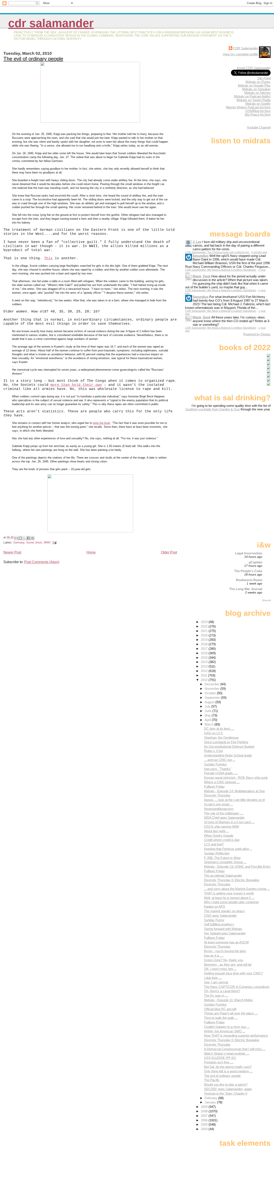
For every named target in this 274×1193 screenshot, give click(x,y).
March (209, 724)
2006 (204, 1120)
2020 (204, 635)
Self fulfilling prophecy (219, 924)
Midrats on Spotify (258, 103)
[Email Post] (54, 542)
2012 (204, 671)
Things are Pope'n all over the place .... (231, 1013)
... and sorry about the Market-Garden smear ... (237, 889)
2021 (204, 631)
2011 (204, 675)
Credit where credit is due (222, 840)
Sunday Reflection (216, 853)
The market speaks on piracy (224, 911)
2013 (204, 666)
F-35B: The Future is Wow (222, 858)
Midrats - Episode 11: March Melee (228, 1000)
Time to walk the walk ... (220, 1018)
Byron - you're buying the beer (225, 951)
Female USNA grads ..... (221, 773)
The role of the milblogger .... (223, 813)
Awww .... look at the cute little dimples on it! (234, 800)
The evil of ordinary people (33, 59)
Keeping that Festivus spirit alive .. (228, 849)
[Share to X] (24, 538)
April (208, 720)
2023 (204, 622)
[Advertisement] (244, 445)
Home (91, 552)
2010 (204, 680)
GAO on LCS (213, 733)
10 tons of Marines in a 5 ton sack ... (229, 822)
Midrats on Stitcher (257, 93)
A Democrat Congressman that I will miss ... (234, 1049)
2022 (204, 626)
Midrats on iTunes (258, 82)
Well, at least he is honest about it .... (229, 898)
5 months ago (259, 252)
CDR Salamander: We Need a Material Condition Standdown (220, 269)
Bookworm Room (249, 580)
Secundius (200, 256)
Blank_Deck (201, 276)
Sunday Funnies (215, 764)
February (211, 1098)
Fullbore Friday (214, 786)
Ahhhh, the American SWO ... (224, 1031)
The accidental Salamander (223, 875)
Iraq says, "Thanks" (217, 769)
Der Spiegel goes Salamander (225, 933)
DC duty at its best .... (219, 728)
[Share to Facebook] (28, 538)
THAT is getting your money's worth (229, 893)
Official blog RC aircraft (220, 1009)
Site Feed (264, 78)
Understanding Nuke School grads (228, 755)
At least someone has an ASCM (226, 942)
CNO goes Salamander (220, 915)
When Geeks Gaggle (218, 835)
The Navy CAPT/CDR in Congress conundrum (237, 987)
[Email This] (16, 538)
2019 (204, 639)
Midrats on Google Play (254, 85)
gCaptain (255, 562)
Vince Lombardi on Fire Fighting (226, 742)
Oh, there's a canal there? (222, 991)
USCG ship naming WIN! (221, 826)
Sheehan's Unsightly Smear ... (225, 862)
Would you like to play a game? (225, 1084)
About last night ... (216, 831)
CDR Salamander (51, 23)
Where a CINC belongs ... (222, 782)
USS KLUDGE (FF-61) (220, 1058)
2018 (204, 644)
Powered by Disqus (257, 334)
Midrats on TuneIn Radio (254, 100)
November (212, 688)
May (208, 715)
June (208, 711)
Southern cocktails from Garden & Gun (212, 409)
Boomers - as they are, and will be (228, 964)
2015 (204, 657)
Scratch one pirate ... (218, 804)
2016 (204, 653)
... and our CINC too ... (219, 760)
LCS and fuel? (214, 844)
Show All (266, 600)
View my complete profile (240, 54)
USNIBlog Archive (258, 111)
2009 (204, 1107)
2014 (204, 662)
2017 (204, 648)
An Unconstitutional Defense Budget (229, 746)
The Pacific (212, 1080)
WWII (47, 542)
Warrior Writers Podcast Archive (248, 107)
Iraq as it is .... (213, 955)
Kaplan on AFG (214, 906)
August (210, 702)
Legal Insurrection (248, 553)
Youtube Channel (259, 127)
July (208, 706)
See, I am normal (216, 982)
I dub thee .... (213, 978)
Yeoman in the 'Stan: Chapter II (225, 1093)
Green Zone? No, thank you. (224, 960)
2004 (204, 1129)
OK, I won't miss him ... (220, 969)
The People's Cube (248, 571)
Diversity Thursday (217, 795)
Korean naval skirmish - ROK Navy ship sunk (236, 777)
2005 (204, 1124)
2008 (204, 1111)
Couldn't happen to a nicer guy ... (227, 1027)
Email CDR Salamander (254, 68)
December (212, 684)
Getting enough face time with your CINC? (233, 973)
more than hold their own (76, 385)
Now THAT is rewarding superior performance (236, 1035)
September (213, 697)
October (211, 693)
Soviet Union (34, 542)
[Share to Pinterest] (32, 538)
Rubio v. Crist (213, 751)
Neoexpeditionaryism (219, 809)
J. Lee (197, 242)
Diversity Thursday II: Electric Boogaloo (231, 880)
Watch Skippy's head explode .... (226, 1053)
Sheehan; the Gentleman (221, 737)
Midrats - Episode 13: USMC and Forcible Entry (237, 866)
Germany (18, 542)
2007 (204, 1116)
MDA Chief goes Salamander (224, 817)
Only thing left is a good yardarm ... (228, 1071)
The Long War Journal (245, 589)
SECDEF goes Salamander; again (228, 1089)
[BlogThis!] (20, 538)
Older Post (169, 552)
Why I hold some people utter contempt (231, 902)
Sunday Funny (214, 920)
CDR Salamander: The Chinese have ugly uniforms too (217, 252)
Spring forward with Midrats (223, 929)
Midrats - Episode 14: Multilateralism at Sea (234, 791)
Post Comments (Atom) (41, 562)
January (211, 1102)
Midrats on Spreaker (256, 89)
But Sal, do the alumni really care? (228, 1067)
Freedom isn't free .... (219, 1062)
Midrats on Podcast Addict (252, 96)
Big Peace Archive (258, 114)
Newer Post (12, 552)
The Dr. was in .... (216, 995)
